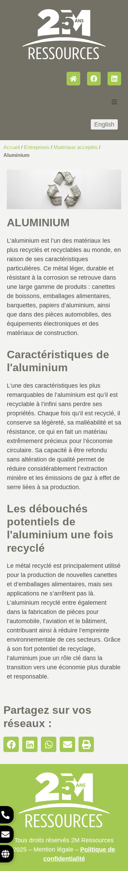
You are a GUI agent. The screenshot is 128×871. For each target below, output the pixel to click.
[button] (11, 744)
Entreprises (36, 147)
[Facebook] (94, 78)
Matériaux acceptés (76, 147)
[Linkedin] (114, 78)
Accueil (11, 147)
